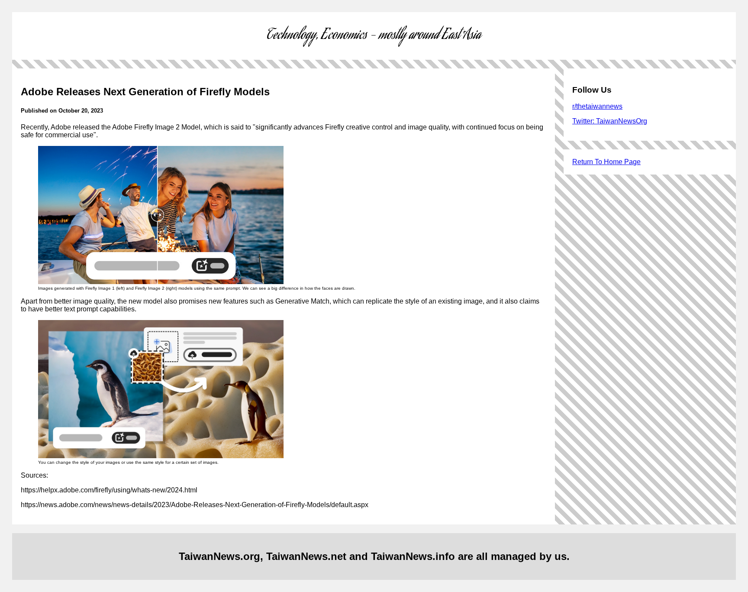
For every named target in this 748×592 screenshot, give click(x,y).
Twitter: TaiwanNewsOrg (609, 121)
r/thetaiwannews (597, 106)
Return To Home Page (606, 161)
